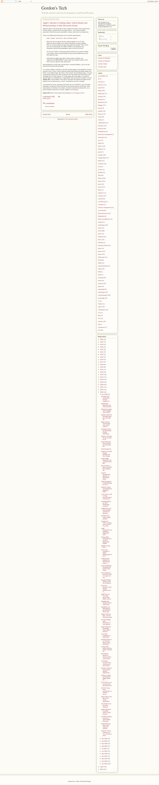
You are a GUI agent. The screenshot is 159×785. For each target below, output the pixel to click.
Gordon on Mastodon (104, 58)
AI (98, 79)
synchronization (102, 295)
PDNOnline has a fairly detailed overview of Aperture (106, 511)
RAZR (100, 263)
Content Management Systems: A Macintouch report (105, 476)
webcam (100, 321)
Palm (99, 239)
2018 (101, 359)
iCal (99, 166)
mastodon (101, 204)
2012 (101, 374)
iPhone (100, 178)
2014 (101, 369)
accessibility (101, 76)
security (100, 283)
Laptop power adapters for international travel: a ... (105, 561)
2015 (101, 367)
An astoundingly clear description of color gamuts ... (106, 622)
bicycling (100, 99)
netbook (100, 222)
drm (99, 140)
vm (99, 312)
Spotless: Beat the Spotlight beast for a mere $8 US (106, 417)
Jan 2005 (104, 763)
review (100, 269)
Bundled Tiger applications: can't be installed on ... (106, 399)
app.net (100, 87)
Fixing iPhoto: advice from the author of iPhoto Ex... (106, 649)
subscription (101, 292)
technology (101, 298)
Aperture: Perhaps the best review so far (106, 437)
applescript (101, 93)
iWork (99, 190)
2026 (101, 339)
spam (99, 286)
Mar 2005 (105, 758)
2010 (101, 379)
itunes (100, 187)
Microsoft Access (103, 213)
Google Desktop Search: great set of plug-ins (106, 581)
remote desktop (102, 266)
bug (99, 108)
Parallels (100, 242)
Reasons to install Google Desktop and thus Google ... (106, 454)
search (100, 280)
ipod (99, 184)
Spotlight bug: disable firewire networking (106, 603)
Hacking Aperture (106, 449)
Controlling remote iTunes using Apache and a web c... (106, 663)
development (102, 131)
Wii (99, 324)
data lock (100, 128)
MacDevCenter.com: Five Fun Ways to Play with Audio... (106, 642)
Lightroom (101, 193)
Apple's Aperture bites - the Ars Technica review (106, 615)
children (100, 111)
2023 (101, 347)
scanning (100, 277)
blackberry (101, 102)
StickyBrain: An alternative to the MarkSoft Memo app (105, 609)
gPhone (100, 160)
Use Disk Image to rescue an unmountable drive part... (106, 719)
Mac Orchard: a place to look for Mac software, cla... (106, 468)
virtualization (101, 309)
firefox (100, 146)
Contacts (100, 125)
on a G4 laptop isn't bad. (77, 93)
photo (99, 254)
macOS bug (101, 201)
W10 (99, 315)
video (99, 307)
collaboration (102, 122)
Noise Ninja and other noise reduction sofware (106, 726)
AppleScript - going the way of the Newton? (106, 405)
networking (101, 225)
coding (100, 120)
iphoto (48, 98)
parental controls (103, 245)
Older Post (88, 114)
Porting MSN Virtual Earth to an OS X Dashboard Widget (106, 540)
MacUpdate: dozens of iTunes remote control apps (106, 656)
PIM (99, 260)
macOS (100, 198)
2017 (101, 362)
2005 (101, 392)
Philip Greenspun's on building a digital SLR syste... (106, 531)
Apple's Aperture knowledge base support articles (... (106, 629)
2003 (101, 769)
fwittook (100, 149)
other (99, 233)
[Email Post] (58, 96)
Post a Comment (49, 106)
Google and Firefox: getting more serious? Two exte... (106, 524)
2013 (101, 372)
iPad (99, 175)
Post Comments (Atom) (71, 119)
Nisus (99, 228)
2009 (101, 382)
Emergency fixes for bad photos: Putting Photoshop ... (106, 431)
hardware (101, 163)
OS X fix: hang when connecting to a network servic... (106, 691)
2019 (101, 357)
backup (100, 96)
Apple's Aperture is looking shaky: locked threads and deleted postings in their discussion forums (65, 24)
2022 (101, 349)
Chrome (100, 114)
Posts (102, 36)
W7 (99, 318)
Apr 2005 (104, 756)
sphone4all (101, 289)
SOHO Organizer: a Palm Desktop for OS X (106, 483)
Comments (103, 39)
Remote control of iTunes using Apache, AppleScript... (106, 670)
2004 (101, 767)
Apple (99, 90)
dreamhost (101, 137)
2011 (101, 377)
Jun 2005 (104, 751)
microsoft (100, 210)
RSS (99, 272)
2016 (101, 364)
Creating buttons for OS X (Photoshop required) (106, 504)
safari (99, 274)
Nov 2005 (105, 738)
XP (99, 330)
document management (105, 134)
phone (100, 251)
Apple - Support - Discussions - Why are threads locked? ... (62, 38)
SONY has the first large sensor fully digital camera (106, 597)
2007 (101, 387)
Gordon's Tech (54, 8)
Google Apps (102, 158)
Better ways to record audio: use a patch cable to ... (105, 424)
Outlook (100, 236)
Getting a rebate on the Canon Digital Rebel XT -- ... (106, 678)
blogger (100, 105)
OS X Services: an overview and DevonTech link (106, 684)
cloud (99, 117)
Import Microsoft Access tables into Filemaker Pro (106, 444)
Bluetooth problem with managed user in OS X (106, 410)
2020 (101, 354)
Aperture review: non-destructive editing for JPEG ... (106, 489)
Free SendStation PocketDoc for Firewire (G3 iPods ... (106, 568)
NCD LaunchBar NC (104, 219)
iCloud (100, 169)
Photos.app (101, 257)
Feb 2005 (105, 761)
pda (99, 248)
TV (99, 301)
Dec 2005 (105, 394)
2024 (101, 344)
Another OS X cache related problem (106, 517)
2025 (101, 342)
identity (100, 172)
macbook (100, 196)
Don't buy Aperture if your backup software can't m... (106, 588)
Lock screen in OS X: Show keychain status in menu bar (106, 497)
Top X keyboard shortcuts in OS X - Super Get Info (106, 575)
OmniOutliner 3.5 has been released (106, 705)
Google (100, 155)
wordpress (101, 327)
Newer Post (47, 114)
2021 (101, 352)
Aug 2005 (105, 746)
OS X (99, 231)
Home (68, 114)
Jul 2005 (104, 748)
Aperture (100, 85)
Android (100, 82)
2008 (101, 384)
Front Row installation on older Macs (106, 635)
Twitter (100, 304)
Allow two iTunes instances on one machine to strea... (106, 733)
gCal (99, 152)
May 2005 (105, 753)
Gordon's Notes (102, 64)
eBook (100, 143)
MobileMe (101, 216)
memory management (104, 207)
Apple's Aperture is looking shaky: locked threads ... (106, 712)
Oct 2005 (104, 741)
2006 (101, 389)
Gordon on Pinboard (104, 61)
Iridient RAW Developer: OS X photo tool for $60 (106, 461)
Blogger (89, 781)
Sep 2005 (105, 743)
